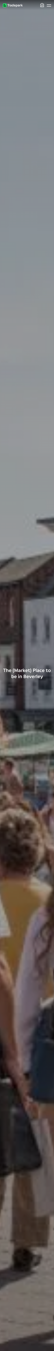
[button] (49, 5)
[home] (13, 5)
